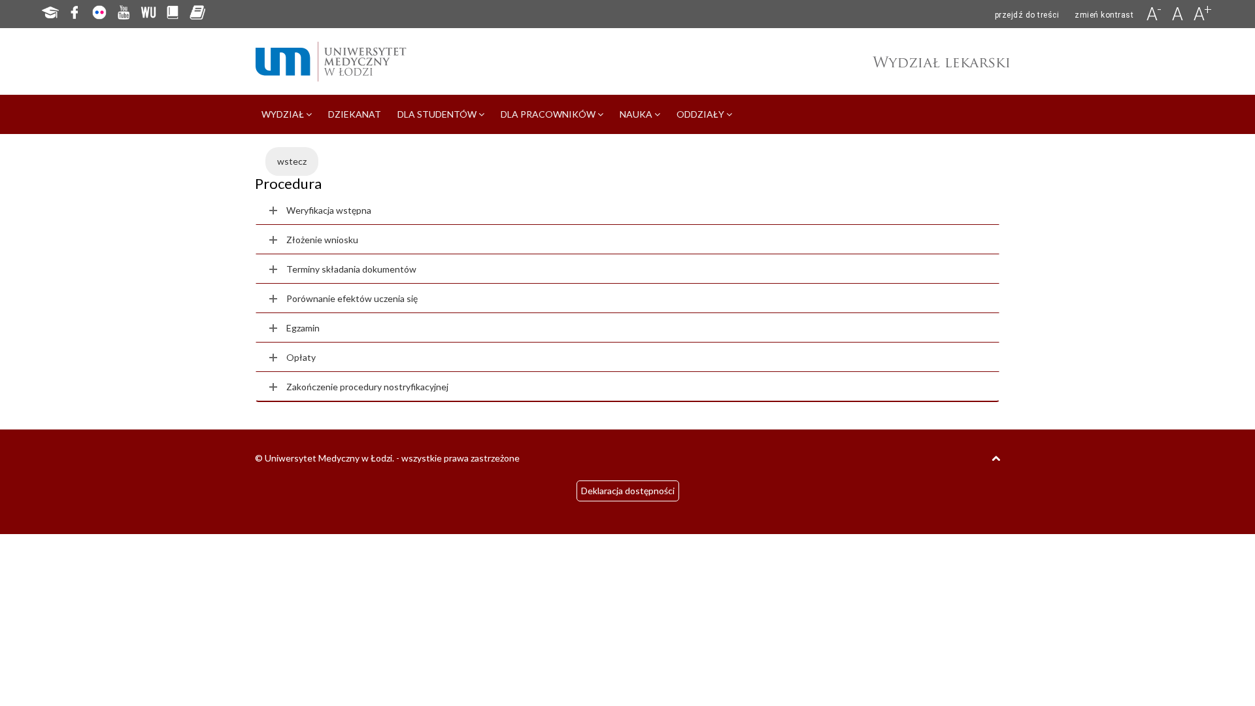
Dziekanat (354, 114)
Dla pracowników (549, 114)
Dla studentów (437, 114)
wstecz (292, 161)
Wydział (283, 114)
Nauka (637, 114)
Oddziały (701, 114)
